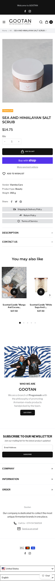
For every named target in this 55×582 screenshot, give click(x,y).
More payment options (27, 167)
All (11, 31)
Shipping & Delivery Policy (29, 209)
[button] (23, 322)
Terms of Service (29, 221)
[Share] (11, 201)
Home (4, 31)
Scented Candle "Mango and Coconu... (14, 306)
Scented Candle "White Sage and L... (41, 306)
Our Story (27, 412)
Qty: (4, 136)
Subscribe (27, 454)
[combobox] (27, 569)
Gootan (27, 507)
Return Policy (29, 215)
